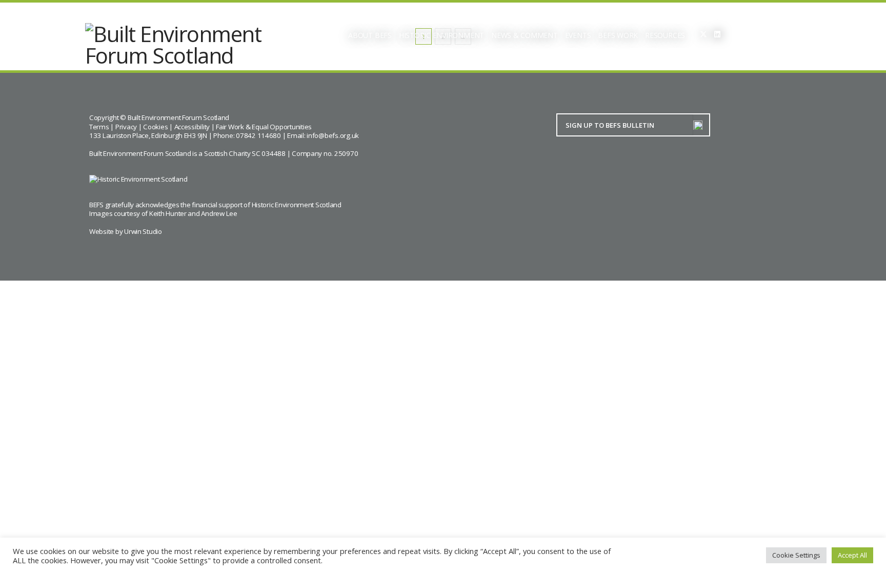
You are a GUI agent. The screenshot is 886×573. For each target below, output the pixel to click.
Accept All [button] (852, 555)
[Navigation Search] (746, 35)
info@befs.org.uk (333, 135)
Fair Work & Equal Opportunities (264, 126)
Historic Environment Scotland (296, 204)
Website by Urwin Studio (125, 231)
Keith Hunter (168, 213)
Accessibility (192, 126)
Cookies (155, 126)
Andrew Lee (219, 213)
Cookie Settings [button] (796, 555)
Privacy (126, 126)
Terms (99, 126)
